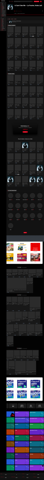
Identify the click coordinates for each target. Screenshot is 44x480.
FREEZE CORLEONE (25, 199)
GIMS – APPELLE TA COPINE (33, 33)
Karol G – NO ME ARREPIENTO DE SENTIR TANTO (20, 372)
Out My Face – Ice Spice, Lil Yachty (38, 332)
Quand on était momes (24, 67)
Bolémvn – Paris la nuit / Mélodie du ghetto (31, 371)
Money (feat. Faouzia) (17, 67)
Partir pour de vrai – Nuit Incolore (22, 332)
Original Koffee (31, 309)
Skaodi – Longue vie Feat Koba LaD (11, 171)
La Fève (23, 150)
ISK (37, 184)
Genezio (23, 319)
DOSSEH (25, 219)
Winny (8, 95)
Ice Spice (23, 117)
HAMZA (17, 219)
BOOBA (25, 209)
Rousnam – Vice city (39, 67)
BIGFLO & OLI (39, 199)
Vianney (30, 83)
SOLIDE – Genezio (39, 93)
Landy (15, 46)
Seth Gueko (13, 291)
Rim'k (30, 46)
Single (15, 13)
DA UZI (32, 219)
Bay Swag (31, 184)
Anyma (9, 106)
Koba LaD (21, 13)
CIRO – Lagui (31, 67)
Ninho (17, 46)
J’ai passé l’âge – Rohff (17, 33)
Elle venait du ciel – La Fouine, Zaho (33, 160)
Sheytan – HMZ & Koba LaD (40, 160)
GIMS (15, 106)
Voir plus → (25, 232)
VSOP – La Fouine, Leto (24, 171)
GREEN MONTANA (18, 199)
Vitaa (40, 275)
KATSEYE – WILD (28, 356)
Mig (15, 83)
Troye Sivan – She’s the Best (30, 282)
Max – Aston (31, 56)
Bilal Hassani (16, 320)
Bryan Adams (7, 322)
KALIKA (19, 320)
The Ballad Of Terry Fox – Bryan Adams (26, 93)
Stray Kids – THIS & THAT (35, 356)
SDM (19, 117)
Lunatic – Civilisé (9, 67)
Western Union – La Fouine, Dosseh (11, 160)
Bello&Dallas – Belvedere (15, 273)
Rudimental (34, 309)
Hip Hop (18, 13)
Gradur (24, 274)
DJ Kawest (31, 106)
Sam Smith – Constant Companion (32, 274)
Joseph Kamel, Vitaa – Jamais (39, 273)
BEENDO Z (10, 199)
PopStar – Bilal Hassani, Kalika (33, 93)
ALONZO (40, 209)
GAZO (32, 209)
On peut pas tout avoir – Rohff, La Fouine (26, 160)
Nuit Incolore (8, 117)
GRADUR (32, 199)
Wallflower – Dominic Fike (17, 93)
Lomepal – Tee (23, 56)
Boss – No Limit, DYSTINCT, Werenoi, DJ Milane (12, 33)
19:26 (8, 106)
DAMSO (10, 219)
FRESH (10, 229)
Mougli (41, 184)
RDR (7, 83)
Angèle (23, 106)
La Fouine (24, 13)
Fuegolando (16, 56)
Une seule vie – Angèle (24, 104)
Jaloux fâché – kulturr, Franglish (25, 33)
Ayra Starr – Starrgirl (22, 356)
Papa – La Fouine (16, 171)
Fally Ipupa (38, 117)
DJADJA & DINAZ (10, 209)
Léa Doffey (38, 106)
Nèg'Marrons (8, 46)
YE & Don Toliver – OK (8, 273)
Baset (11, 106)
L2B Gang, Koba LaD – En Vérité (18, 160)
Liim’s (22, 83)
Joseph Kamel (37, 275)
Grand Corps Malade (17, 117)
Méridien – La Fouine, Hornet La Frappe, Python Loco (35, 171)
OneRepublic (31, 117)
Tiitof (33, 106)
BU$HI (8, 184)
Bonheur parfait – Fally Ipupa (10, 343)
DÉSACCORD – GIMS (17, 104)
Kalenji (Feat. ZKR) (39, 56)
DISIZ (39, 219)
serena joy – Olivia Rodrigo (26, 303)
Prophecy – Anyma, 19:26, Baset (10, 104)
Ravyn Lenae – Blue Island (12, 367)
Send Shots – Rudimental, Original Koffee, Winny (12, 93)
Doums (32, 184)
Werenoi (10, 35)
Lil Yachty (25, 117)
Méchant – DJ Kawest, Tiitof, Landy (33, 104)
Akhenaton (8, 291)
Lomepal (23, 46)
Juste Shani (38, 46)
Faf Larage (10, 291)
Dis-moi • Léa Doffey (39, 104)
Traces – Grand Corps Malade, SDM (30, 332)
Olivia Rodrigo (38, 83)
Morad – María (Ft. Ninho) (10, 56)
